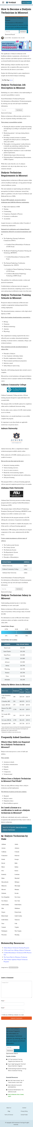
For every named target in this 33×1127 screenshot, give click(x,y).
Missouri (3, 889)
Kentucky (3, 874)
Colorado (17, 852)
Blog (9, 1111)
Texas (2, 923)
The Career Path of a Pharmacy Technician (15, 957)
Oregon (3, 912)
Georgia (17, 859)
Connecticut (4, 855)
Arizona (3, 848)
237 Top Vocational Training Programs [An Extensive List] (15, 1060)
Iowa (2, 870)
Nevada (16, 893)
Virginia (17, 927)
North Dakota (18, 904)
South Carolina (18, 916)
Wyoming (17, 934)
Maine (3, 878)
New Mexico (4, 901)
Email (3, 1007)
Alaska (16, 844)
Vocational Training (19, 1122)
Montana (17, 889)
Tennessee (17, 919)
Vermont (3, 927)
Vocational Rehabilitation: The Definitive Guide (15, 1090)
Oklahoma (17, 908)
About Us (9, 1107)
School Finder (24, 1114)
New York (17, 901)
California (3, 852)
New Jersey (17, 897)
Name (3, 1000)
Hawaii (3, 863)
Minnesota (4, 886)
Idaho (16, 863)
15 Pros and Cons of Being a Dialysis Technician (17, 950)
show (11, 80)
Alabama (3, 844)
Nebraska (3, 893)
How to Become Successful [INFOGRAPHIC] (15, 1086)
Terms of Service (9, 1114)
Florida (3, 859)
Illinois (3, 867)
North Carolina (5, 904)
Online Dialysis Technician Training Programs (16, 948)
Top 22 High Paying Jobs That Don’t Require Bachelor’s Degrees (17, 1065)
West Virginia (18, 931)
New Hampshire (5, 897)
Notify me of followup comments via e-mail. (13, 1015)
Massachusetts (4, 882)
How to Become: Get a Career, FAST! (16, 1095)
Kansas (16, 870)
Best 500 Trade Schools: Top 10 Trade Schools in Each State (16, 1081)
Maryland (17, 878)
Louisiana (17, 874)
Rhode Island (4, 916)
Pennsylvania (18, 912)
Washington (4, 931)
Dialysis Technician (13, 967)
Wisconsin (4, 934)
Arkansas (17, 848)
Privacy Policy (24, 1111)
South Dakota (4, 919)
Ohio (2, 908)
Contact (24, 1107)
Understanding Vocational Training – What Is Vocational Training (17, 1069)
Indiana (16, 867)
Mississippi (17, 886)
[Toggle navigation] (3, 2)
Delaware (17, 855)
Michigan (17, 882)
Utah (16, 923)
